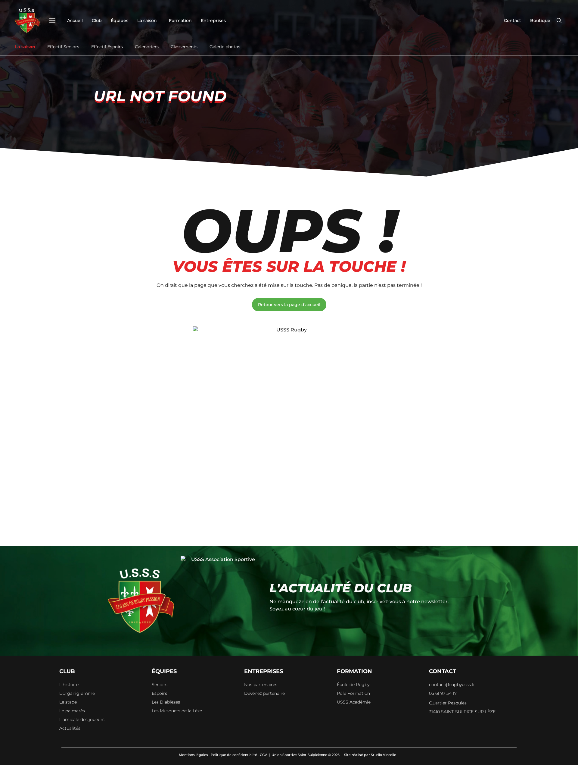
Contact (512, 20)
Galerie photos (225, 46)
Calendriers (147, 46)
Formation (180, 20)
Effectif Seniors (63, 46)
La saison (147, 20)
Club (97, 20)
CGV (263, 755)
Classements (184, 46)
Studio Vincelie (383, 755)
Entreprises (213, 20)
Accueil (75, 20)
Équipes (119, 20)
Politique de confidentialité (234, 755)
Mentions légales (193, 755)
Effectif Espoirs (107, 46)
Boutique (540, 20)
